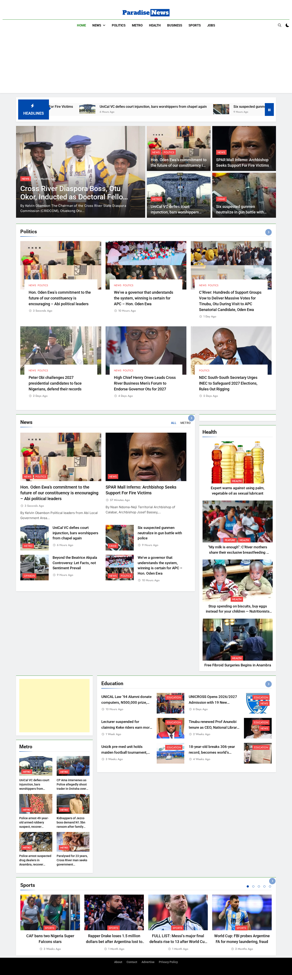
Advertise (148, 962)
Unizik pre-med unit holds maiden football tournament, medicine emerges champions (125, 752)
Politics (118, 25)
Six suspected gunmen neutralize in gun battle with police (225, 107)
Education (174, 697)
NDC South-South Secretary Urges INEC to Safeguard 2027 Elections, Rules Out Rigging (228, 383)
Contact (132, 962)
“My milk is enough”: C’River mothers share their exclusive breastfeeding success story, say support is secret (237, 552)
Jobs (211, 25)
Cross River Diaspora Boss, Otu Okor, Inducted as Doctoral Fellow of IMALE (74, 196)
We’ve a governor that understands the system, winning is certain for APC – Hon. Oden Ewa (143, 298)
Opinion (29, 576)
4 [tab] (264, 886)
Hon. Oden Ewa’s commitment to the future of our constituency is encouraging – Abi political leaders (60, 298)
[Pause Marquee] (269, 109)
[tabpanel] (50, 923)
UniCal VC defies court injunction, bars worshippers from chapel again (100, 107)
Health (155, 25)
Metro (137, 25)
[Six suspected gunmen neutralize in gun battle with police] (168, 109)
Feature (230, 540)
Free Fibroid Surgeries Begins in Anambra (237, 665)
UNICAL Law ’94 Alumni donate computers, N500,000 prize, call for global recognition (126, 702)
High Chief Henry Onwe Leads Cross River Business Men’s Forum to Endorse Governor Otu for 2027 (145, 383)
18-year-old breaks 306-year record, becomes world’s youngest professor (212, 752)
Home (81, 25)
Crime (221, 199)
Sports (195, 25)
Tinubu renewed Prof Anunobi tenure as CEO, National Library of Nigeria (214, 727)
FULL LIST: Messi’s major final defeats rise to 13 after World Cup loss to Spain (178, 942)
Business (174, 25)
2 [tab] (253, 886)
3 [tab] (259, 886)
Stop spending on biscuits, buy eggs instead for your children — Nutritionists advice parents (238, 611)
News (96, 25)
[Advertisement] (146, 63)
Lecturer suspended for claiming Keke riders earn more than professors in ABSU (126, 727)
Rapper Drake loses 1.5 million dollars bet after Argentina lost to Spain (114, 942)
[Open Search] (279, 25)
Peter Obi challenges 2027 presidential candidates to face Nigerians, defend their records (55, 383)
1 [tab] (248, 886)
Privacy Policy (168, 962)
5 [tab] (270, 886)
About (118, 962)
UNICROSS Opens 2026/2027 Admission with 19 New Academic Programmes (213, 702)
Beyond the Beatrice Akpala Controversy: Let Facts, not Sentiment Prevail (75, 563)
